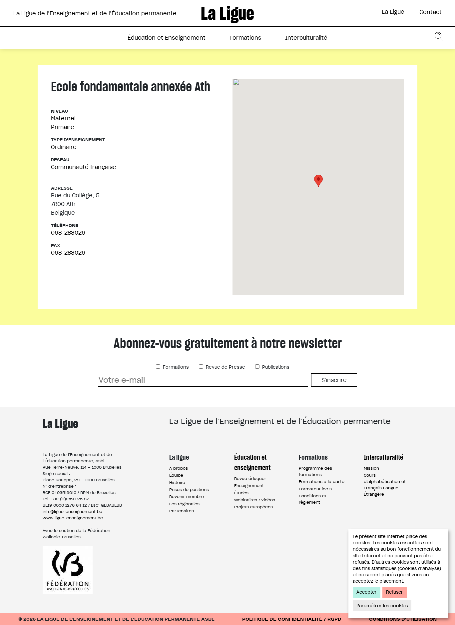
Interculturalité (306, 37)
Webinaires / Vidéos (254, 499)
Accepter (366, 592)
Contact (430, 12)
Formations (245, 37)
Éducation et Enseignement (167, 37)
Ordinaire (64, 147)
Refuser (394, 592)
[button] (318, 181)
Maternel (63, 118)
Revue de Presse (225, 367)
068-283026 (68, 232)
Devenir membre (186, 496)
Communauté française (83, 167)
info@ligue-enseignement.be (72, 511)
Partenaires (181, 510)
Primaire (62, 127)
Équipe (176, 475)
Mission (371, 468)
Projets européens (253, 506)
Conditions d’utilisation (403, 619)
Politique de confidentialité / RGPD (291, 619)
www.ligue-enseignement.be (73, 517)
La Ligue (393, 11)
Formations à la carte (321, 481)
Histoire (177, 482)
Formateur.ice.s (315, 488)
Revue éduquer (250, 478)
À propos (178, 468)
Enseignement (249, 485)
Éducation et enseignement (252, 462)
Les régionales (184, 503)
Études (241, 492)
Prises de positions (189, 489)
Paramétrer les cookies (382, 606)
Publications (275, 367)
